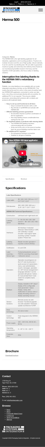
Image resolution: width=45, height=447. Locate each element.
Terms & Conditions (13, 417)
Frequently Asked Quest (14, 413)
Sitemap (9, 419)
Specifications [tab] (9, 179)
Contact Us (10, 416)
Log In (16, 2)
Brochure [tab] (24, 179)
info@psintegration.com (14, 400)
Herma (12, 57)
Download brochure (11, 355)
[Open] (40, 10)
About (8, 412)
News (8, 410)
